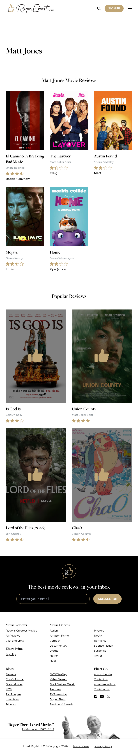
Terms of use (81, 746)
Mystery (99, 630)
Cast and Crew (15, 640)
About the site (103, 674)
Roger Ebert (57, 699)
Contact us (101, 679)
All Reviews (13, 635)
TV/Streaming (58, 694)
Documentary (58, 645)
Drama (54, 650)
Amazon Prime (59, 635)
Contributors (102, 689)
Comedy (55, 640)
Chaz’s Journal (15, 679)
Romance (100, 640)
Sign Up (11, 654)
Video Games (58, 679)
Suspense (100, 650)
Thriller (98, 655)
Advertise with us (105, 684)
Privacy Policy (103, 746)
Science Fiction (103, 645)
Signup (114, 8)
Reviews (11, 674)
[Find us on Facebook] (95, 696)
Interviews (12, 699)
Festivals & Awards (61, 704)
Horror (54, 655)
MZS (9, 689)
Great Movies (14, 684)
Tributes (11, 704)
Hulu (53, 660)
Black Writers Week (62, 684)
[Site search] (99, 8)
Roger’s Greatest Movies (21, 630)
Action (54, 630)
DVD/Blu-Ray (58, 674)
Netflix (98, 635)
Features (55, 689)
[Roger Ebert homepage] (30, 8)
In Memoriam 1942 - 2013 (38, 729)
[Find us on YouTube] (102, 696)
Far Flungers (13, 694)
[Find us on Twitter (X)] (108, 696)
